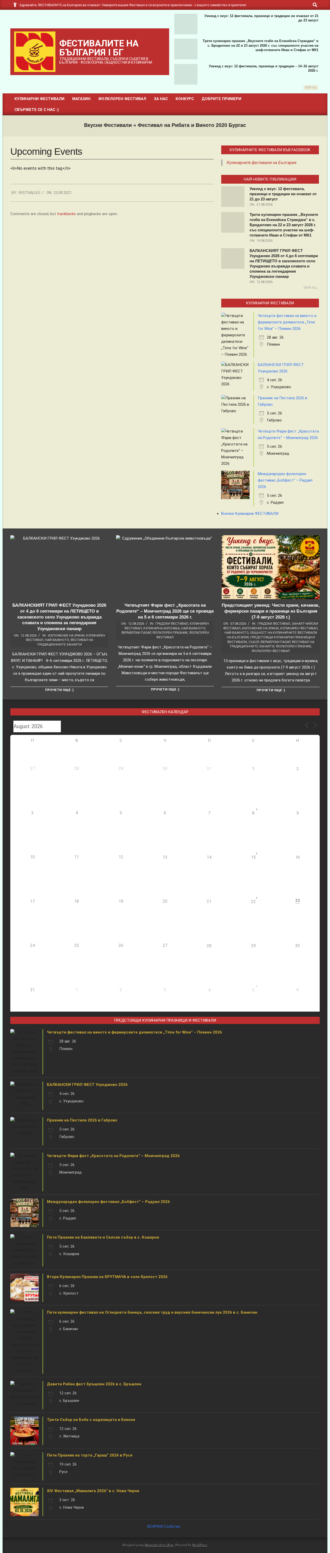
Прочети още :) (59, 690)
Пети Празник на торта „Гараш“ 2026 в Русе (90, 1455)
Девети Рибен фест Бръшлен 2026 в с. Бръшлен (94, 1384)
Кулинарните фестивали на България (261, 162)
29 (253, 945)
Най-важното (57, 640)
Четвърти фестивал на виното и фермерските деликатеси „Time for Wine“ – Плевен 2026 (287, 322)
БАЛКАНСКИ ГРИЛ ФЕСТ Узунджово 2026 (87, 1084)
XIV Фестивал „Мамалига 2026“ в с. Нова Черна (93, 1491)
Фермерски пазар (136, 633)
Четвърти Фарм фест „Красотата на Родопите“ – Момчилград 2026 (113, 1155)
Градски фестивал (171, 623)
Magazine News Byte (159, 1544)
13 (165, 857)
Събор (254, 642)
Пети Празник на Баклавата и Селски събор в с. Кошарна (103, 1237)
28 (209, 945)
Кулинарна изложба (161, 628)
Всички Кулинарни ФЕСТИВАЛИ (249, 513)
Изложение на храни (66, 635)
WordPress (199, 1544)
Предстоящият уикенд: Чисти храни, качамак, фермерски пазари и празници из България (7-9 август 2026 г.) (271, 611)
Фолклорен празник (170, 633)
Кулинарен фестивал (299, 628)
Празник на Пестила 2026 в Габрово (82, 1120)
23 (297, 900)
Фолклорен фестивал (271, 651)
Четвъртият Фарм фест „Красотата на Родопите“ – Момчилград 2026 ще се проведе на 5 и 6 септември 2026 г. (165, 611)
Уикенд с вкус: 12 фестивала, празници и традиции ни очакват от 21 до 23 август (283, 193)
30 (297, 945)
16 (297, 857)
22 (253, 901)
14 (209, 857)
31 (209, 768)
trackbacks (66, 214)
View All (311, 87)
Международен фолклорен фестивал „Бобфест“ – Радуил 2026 (285, 480)
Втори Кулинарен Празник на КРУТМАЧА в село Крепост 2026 (107, 1276)
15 (253, 857)
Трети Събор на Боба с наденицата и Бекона (91, 1419)
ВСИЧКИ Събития (163, 1526)
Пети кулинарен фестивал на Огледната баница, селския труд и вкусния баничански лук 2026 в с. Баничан (152, 1312)
